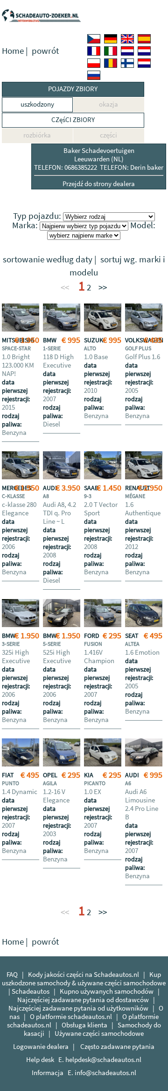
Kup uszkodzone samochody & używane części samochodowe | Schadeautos (84, 983)
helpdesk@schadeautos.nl (103, 1059)
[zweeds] (144, 63)
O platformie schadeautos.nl (71, 1016)
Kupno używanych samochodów (107, 991)
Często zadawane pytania (117, 1046)
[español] (144, 38)
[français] (93, 51)
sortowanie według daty (47, 259)
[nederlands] (127, 51)
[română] (110, 63)
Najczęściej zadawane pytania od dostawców (83, 999)
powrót (45, 50)
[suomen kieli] (127, 63)
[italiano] (110, 51)
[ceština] (93, 38)
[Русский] (93, 75)
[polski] (93, 63)
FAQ (12, 974)
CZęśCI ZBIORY (73, 119)
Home (13, 50)
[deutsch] (110, 38)
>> (102, 287)
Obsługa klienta (84, 1024)
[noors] (144, 51)
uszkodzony (37, 104)
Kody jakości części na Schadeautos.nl (83, 974)
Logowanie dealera (41, 1046)
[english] (127, 38)
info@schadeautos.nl (105, 1072)
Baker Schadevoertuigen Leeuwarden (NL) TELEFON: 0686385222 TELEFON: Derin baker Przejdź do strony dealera (98, 167)
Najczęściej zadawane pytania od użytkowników (78, 1008)
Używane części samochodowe (99, 1033)
